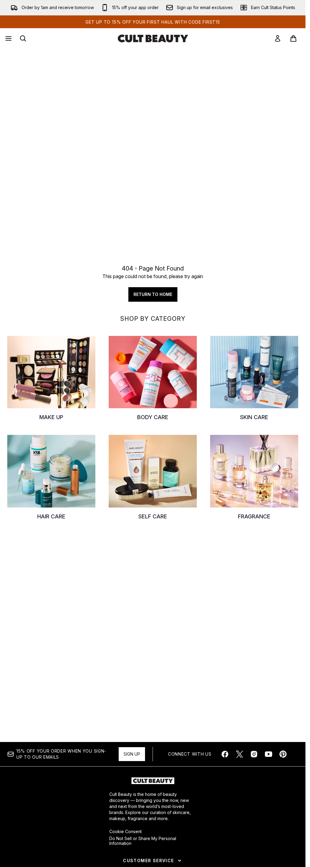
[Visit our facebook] (225, 754)
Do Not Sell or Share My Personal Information (142, 841)
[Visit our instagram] (254, 754)
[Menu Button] (8, 38)
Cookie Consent (125, 831)
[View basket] (293, 38)
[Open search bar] (23, 38)
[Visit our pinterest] (283, 754)
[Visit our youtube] (268, 754)
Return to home (153, 294)
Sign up (132, 754)
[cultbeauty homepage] (153, 38)
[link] (277, 38)
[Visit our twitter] (239, 754)
